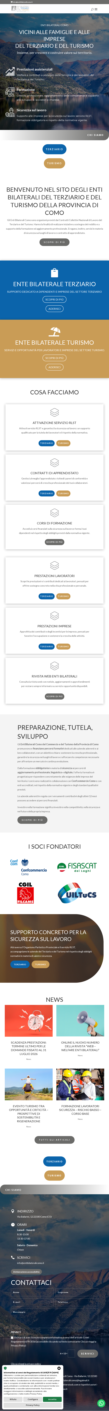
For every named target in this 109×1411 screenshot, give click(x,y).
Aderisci (55, 308)
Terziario (20, 964)
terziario (54, 149)
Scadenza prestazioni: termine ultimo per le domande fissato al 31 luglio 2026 (28, 1048)
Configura (33, 1399)
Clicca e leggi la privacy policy (26, 1363)
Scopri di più (54, 299)
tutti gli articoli (54, 1140)
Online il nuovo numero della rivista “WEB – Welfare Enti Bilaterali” (80, 1046)
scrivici (87, 1353)
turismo (54, 163)
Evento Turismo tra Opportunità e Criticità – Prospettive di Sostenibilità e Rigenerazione (28, 1113)
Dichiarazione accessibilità (26, 1271)
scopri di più (54, 242)
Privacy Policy (32, 1405)
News (28, 1059)
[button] (101, 1403)
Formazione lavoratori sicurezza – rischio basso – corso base (80, 1109)
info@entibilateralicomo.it (30, 1262)
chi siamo (95, 135)
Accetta (52, 1399)
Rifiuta (13, 1399)
